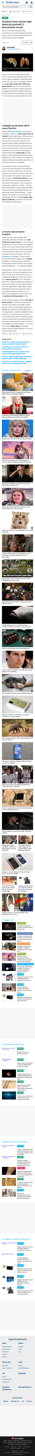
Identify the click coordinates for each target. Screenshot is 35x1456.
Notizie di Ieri (6, 1349)
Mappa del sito (15, 1401)
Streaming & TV (7, 1379)
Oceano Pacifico (16, 131)
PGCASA (5, 1442)
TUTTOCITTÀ (20, 1442)
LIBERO (5, 1440)
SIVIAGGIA (29, 1442)
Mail (26, 5)
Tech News (5, 1351)
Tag (23, 1401)
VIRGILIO (10, 1440)
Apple (20, 1349)
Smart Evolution (7, 1368)
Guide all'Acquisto (23, 1368)
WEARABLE (21, 1168)
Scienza (4, 1354)
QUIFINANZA (11, 1444)
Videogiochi (5, 1382)
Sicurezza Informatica (6, 1388)
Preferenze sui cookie (15, 1448)
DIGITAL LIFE (6, 1362)
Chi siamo (7, 1446)
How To (20, 1365)
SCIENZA (8, 15)
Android (20, 1346)
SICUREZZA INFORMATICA (25, 933)
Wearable (5, 1365)
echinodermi (6, 256)
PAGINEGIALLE (16, 1440)
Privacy (20, 1446)
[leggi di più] (32, 48)
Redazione (22, 1373)
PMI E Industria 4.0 (24, 1387)
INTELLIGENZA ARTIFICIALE (25, 964)
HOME (3, 15)
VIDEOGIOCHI (21, 923)
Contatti (29, 1401)
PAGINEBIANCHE (12, 1442)
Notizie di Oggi (6, 1346)
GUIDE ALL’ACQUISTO (23, 943)
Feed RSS (5, 1401)
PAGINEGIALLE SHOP (26, 1440)
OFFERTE (20, 974)
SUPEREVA (24, 1444)
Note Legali (14, 1446)
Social (4, 1376)
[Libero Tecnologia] (17, 1398)
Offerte (4, 1357)
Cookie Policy (27, 1446)
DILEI (25, 1442)
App (19, 1351)
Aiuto (23, 1448)
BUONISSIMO (18, 1444)
